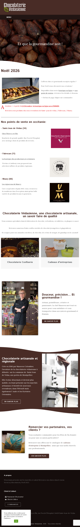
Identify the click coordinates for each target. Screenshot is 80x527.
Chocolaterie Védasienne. (34, 524)
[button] (51, 321)
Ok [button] (16, 521)
